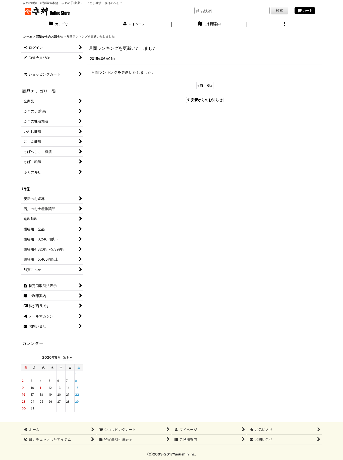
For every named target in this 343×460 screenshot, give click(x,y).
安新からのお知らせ (206, 100)
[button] (284, 24)
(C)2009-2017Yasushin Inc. (171, 454)
